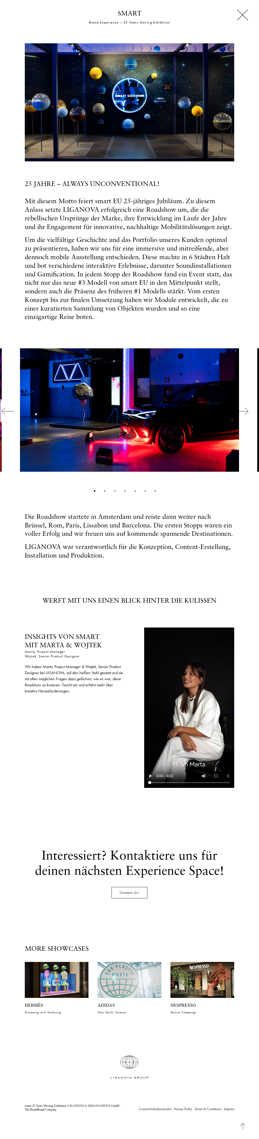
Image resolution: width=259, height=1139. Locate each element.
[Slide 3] (115, 491)
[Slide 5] (135, 491)
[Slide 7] (155, 491)
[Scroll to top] (246, 1126)
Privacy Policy (183, 1109)
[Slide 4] (125, 491)
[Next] (245, 421)
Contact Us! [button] (129, 892)
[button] (57, 980)
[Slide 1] (95, 491)
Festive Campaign (110, 1012)
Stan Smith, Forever (39, 1012)
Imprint (229, 1109)
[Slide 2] (105, 491)
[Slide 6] (145, 491)
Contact (144, 1109)
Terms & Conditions (208, 1109)
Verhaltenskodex (160, 1109)
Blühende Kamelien (184, 1012)
